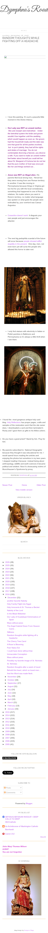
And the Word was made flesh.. (20, 673)
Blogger (29, 803)
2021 (7, 578)
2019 (7, 585)
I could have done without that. (20, 651)
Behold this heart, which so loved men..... (24, 670)
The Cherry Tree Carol (16, 641)
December (12, 597)
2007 (7, 738)
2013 (7, 718)
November (12, 677)
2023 (7, 572)
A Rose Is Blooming (15, 644)
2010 (7, 728)
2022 (7, 575)
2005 (7, 744)
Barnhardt (9, 829)
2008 (7, 735)
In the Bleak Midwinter (16, 614)
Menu (24, 30)
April (10, 699)
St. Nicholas (12, 664)
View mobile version (24, 490)
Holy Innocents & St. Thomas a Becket (23, 607)
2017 (7, 591)
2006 (7, 741)
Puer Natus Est (13, 648)
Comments (10, 792)
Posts (8, 788)
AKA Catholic (10, 822)
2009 (7, 731)
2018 (7, 588)
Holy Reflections (14, 422)
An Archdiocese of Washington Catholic (21, 826)
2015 (7, 712)
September (12, 683)
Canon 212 (10, 834)
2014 (7, 715)
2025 (7, 565)
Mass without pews (15, 623)
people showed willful (33, 241)
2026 (7, 562)
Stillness (10, 632)
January (11, 709)
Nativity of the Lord (15, 610)
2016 (7, 594)
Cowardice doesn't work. (18, 215)
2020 (7, 581)
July (9, 689)
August (11, 686)
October (11, 680)
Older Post (41, 485)
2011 (7, 725)
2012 (7, 722)
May (10, 696)
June (10, 693)
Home (24, 485)
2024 (7, 569)
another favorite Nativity (17, 601)
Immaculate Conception (17, 654)
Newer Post (7, 485)
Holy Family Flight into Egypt (19, 604)
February (12, 706)
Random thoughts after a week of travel (23, 667)
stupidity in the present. (18, 244)
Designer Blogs (29, 930)
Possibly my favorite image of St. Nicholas (24, 661)
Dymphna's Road (24, 10)
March (10, 702)
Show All (43, 837)
